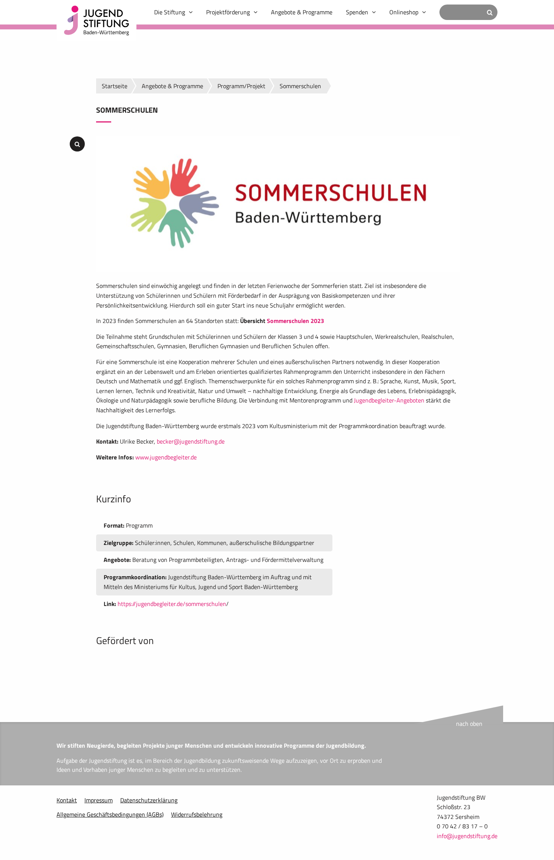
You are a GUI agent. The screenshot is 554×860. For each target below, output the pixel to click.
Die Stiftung (169, 12)
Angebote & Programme (301, 12)
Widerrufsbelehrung (196, 814)
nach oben (469, 723)
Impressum (98, 800)
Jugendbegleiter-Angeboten (389, 400)
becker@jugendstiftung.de (191, 441)
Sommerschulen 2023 (295, 320)
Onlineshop (403, 12)
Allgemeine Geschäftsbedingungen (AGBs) (110, 814)
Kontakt (67, 800)
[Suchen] (489, 12)
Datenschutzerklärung (149, 800)
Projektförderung (228, 12)
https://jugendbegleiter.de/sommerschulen (172, 603)
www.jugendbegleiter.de (166, 457)
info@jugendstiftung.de (467, 835)
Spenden (357, 12)
